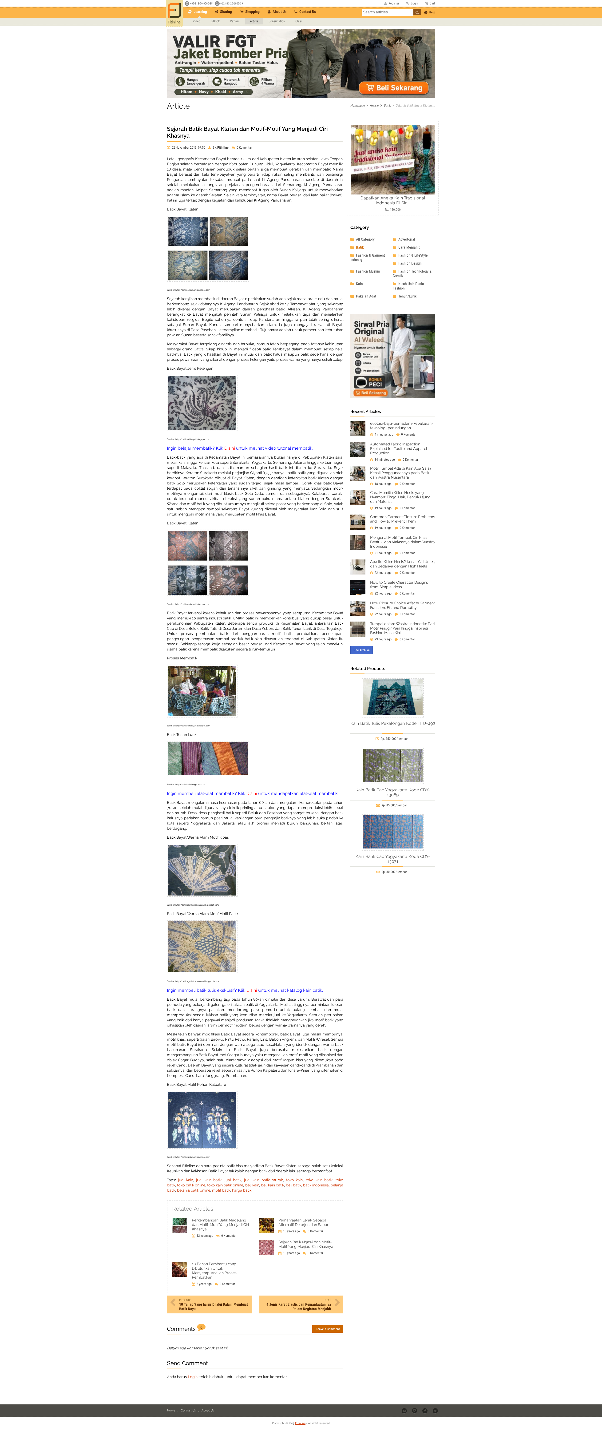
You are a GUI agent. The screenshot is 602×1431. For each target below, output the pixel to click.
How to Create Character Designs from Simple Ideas (399, 584)
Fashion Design (409, 263)
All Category (365, 239)
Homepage (357, 105)
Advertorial (406, 239)
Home (171, 1410)
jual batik (233, 1180)
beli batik (293, 1185)
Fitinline (300, 1423)
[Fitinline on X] (436, 1410)
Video (196, 21)
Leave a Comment (328, 1329)
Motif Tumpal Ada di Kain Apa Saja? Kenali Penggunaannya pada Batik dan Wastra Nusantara (401, 473)
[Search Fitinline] (417, 12)
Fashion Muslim (367, 271)
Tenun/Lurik (406, 296)
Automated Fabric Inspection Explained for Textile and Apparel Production (398, 448)
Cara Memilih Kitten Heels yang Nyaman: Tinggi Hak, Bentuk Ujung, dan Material (401, 497)
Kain (359, 283)
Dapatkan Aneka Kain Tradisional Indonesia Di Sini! (392, 200)
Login (193, 1377)
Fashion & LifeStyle (412, 255)
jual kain (185, 1180)
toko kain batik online (225, 1185)
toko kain (294, 1180)
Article (254, 21)
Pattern (235, 21)
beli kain (252, 1185)
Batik (387, 105)
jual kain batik (209, 1180)
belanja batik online (193, 1190)
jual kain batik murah (263, 1180)
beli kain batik (272, 1185)
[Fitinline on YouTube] (405, 1410)
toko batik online (191, 1185)
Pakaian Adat (365, 296)
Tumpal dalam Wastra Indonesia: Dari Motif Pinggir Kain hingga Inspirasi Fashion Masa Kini (402, 628)
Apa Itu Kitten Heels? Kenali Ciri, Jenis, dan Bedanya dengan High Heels (402, 563)
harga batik (241, 1190)
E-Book (215, 21)
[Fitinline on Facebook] (425, 1410)
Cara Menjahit (408, 247)
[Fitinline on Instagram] (415, 1410)
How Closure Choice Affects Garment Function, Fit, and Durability (402, 605)
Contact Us (307, 11)
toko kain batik (319, 1180)
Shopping (252, 11)
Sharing (225, 11)
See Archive (362, 650)
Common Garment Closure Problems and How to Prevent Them (402, 519)
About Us (279, 11)
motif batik (221, 1190)
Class (298, 21)
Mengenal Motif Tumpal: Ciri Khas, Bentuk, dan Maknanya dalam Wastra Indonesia (402, 542)
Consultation (277, 21)
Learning (200, 11)
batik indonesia (316, 1185)
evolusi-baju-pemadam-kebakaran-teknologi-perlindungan (401, 425)
